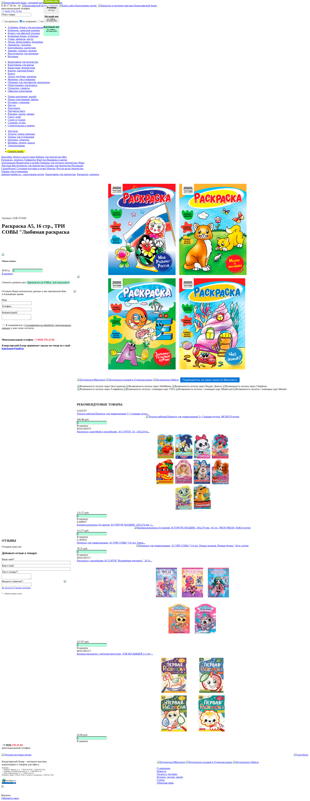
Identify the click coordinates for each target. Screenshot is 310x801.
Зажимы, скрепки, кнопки (22, 50)
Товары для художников (21, 136)
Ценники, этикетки (18, 139)
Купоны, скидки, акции (170, 777)
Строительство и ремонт (21, 125)
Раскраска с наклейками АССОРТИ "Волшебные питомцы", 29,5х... (114, 560)
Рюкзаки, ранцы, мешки (21, 114)
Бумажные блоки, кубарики (23, 36)
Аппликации (8, 162)
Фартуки (42, 159)
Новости (161, 771)
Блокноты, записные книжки (24, 30)
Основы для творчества (58, 165)
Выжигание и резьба (28, 162)
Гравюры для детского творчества (59, 162)
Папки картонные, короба (22, 96)
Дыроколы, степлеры (19, 44)
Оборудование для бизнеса (22, 85)
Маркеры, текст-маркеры (21, 79)
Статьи (161, 780)
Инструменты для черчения (23, 53)
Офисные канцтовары (20, 91)
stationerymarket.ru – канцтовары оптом (22, 174)
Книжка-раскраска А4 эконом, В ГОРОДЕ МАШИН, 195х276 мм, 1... (115, 524)
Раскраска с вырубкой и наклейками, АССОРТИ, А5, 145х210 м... (113, 431)
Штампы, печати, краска (21, 142)
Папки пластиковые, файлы (23, 99)
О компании (163, 768)
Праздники (14, 108)
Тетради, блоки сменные (21, 134)
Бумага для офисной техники (24, 33)
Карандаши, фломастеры (21, 67)
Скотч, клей (14, 116)
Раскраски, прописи (12, 159)
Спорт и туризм (16, 119)
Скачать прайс (16, 151)
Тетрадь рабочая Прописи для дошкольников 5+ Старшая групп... (113, 413)
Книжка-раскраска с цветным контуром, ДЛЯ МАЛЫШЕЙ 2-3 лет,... (115, 653)
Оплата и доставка (167, 774)
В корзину (82, 425)
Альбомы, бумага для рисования (25, 27)
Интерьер (13, 56)
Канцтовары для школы (21, 64)
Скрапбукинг (9, 168)
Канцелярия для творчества (23, 62)
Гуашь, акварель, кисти (20, 39)
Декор (81, 162)
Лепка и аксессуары (24, 157)
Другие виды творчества (69, 168)
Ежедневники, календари (22, 47)
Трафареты (30, 159)
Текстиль (13, 131)
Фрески (51, 168)
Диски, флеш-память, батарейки (25, 42)
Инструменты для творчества (28, 165)
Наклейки (7, 157)
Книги (11, 73)
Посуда (12, 105)
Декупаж (6, 165)
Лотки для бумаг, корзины (22, 76)
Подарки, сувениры (19, 102)
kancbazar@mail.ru (13, 348)
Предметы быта (16, 111)
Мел (64, 157)
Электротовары (16, 145)
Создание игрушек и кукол (32, 168)
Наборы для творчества (49, 157)
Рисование (77, 165)
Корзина (5, 795)
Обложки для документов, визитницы (29, 82)
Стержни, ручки (17, 122)
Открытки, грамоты (19, 88)
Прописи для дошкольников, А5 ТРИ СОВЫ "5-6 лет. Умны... (111, 542)
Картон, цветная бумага (21, 70)
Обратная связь (165, 782)
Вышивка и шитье (57, 159)
